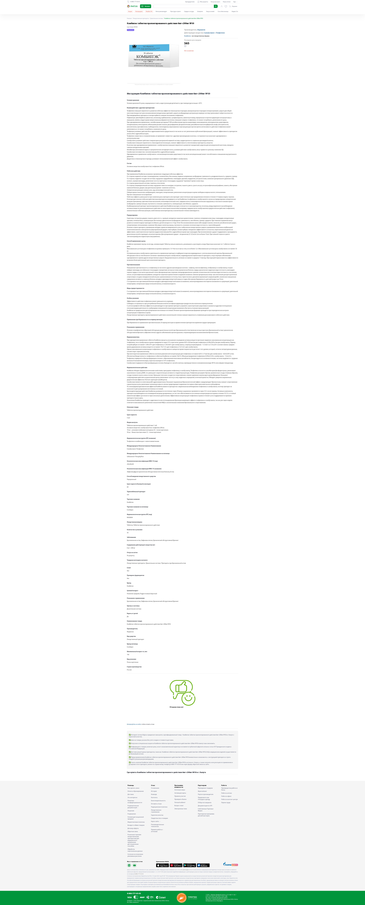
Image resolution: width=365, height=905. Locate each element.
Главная (129, 18)
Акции (130, 11)
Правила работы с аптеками (157, 830)
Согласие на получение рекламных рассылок (135, 855)
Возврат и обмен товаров (136, 825)
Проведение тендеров (205, 788)
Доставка (131, 794)
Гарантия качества (157, 815)
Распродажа (138, 11)
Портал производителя (205, 794)
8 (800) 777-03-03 (139, 874)
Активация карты (180, 793)
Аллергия (200, 11)
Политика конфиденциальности (135, 801)
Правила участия (180, 796)
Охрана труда (225, 802)
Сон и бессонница (223, 11)
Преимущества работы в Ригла (229, 789)
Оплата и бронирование (136, 791)
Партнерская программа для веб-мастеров (206, 815)
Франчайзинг (202, 791)
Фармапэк (201, 30)
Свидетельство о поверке (159, 818)
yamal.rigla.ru (186, 869)
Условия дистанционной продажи (136, 818)
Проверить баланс (180, 799)
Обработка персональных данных (135, 850)
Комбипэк (187, 36)
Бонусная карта (215, 2)
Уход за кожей (210, 11)
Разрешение (132, 814)
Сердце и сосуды (189, 11)
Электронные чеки (180, 809)
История (154, 791)
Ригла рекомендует (161, 11)
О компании (155, 788)
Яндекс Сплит (236, 11)
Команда (154, 794)
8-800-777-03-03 (134, 894)
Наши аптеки (227, 2)
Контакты (154, 797)
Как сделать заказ (133, 788)
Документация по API (205, 806)
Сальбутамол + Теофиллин (214, 33)
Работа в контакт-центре (229, 799)
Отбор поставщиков (204, 802)
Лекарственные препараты (141, 18)
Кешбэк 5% (149, 11)
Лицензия (131, 811)
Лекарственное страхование (156, 811)
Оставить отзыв (156, 804)
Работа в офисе (226, 796)
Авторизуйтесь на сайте (134, 724)
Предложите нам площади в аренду (204, 798)
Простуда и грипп (175, 11)
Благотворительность (158, 801)
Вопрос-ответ (179, 805)
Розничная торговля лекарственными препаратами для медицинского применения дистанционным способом (134, 840)
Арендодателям (189, 2)
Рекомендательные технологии (157, 825)
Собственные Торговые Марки (205, 810)
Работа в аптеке (226, 793)
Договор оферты (133, 828)
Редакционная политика (159, 807)
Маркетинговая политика (136, 822)
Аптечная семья (179, 790)
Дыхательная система (156, 18)
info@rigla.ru (219, 900)
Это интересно (132, 797)
